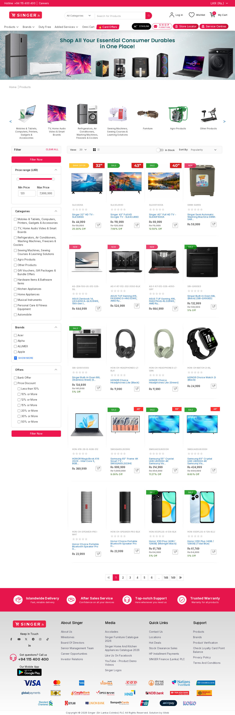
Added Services (65, 26)
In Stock (170, 150)
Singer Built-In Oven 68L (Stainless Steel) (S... (86, 378)
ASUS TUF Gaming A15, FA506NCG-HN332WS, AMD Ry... (124, 298)
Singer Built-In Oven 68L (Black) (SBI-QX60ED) (201, 297)
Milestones (67, 637)
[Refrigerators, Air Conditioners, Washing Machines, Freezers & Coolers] (87, 121)
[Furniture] (148, 116)
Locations (155, 637)
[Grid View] (94, 149)
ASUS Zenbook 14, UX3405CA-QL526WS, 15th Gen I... (85, 301)
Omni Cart (88, 26)
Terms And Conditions (206, 662)
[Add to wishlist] (101, 166)
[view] (101, 176)
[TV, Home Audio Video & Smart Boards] (57, 119)
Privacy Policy (202, 657)
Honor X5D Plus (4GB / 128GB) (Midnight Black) (163, 542)
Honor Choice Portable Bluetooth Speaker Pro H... (85, 546)
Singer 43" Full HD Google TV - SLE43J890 (125, 215)
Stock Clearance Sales (163, 648)
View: (73, 149)
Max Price (43, 187)
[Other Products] (208, 116)
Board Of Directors (72, 642)
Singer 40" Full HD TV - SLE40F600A (162, 215)
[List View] (98, 149)
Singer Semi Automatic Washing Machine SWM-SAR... (201, 217)
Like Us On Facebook (118, 655)
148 (166, 577)
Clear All (52, 149)
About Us (66, 631)
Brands (27, 26)
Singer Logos (113, 670)
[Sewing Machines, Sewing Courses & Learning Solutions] (117, 119)
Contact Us (156, 631)
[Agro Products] (178, 116)
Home (13, 87)
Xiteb (166, 712)
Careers (44, 3)
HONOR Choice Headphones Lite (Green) (164, 381)
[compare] (101, 171)
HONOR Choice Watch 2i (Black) (201, 378)
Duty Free (45, 26)
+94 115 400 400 (25, 3)
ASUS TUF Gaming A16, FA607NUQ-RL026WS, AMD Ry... (162, 301)
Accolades (111, 631)
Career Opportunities (74, 653)
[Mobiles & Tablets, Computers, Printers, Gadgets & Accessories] (26, 121)
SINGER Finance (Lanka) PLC (167, 659)
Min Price (24, 187)
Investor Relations (72, 659)
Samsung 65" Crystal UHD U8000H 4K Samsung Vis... (199, 461)
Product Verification (205, 642)
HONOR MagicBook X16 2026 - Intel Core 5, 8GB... (85, 461)
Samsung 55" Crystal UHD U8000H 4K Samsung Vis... (161, 461)
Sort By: (183, 149)
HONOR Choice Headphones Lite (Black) (125, 381)
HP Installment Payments (164, 653)
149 (173, 577)
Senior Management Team (77, 648)
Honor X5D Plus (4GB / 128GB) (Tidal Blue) (200, 542)
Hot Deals (155, 642)
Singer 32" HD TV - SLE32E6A (83, 215)
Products (9, 26)
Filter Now (36, 159)
